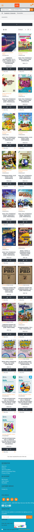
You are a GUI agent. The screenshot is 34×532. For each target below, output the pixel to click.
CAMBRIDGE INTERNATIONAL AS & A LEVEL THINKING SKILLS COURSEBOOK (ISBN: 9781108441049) (9, 60)
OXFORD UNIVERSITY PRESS (8, 394)
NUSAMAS (4, 285)
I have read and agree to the (16, 529)
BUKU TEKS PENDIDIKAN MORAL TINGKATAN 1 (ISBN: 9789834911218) (8, 100)
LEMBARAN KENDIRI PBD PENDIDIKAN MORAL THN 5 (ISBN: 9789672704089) (9, 326)
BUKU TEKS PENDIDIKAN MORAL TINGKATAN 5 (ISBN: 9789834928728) (8, 254)
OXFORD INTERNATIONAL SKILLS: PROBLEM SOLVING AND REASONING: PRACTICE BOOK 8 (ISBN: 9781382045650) (25, 401)
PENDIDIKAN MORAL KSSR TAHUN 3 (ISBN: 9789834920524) (25, 139)
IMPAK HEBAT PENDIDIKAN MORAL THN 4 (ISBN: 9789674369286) (9, 363)
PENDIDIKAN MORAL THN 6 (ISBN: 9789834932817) (25, 328)
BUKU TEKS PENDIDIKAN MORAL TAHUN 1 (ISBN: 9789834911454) (8, 139)
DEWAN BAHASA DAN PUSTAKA (23, 53)
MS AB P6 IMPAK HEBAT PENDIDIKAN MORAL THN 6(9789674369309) (25, 363)
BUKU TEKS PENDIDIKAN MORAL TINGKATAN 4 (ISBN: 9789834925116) (25, 215)
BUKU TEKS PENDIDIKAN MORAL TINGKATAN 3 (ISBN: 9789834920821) (8, 215)
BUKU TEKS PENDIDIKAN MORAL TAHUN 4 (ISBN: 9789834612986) (25, 59)
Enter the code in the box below (7, 524)
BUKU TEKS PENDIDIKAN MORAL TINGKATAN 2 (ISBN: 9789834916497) (25, 177)
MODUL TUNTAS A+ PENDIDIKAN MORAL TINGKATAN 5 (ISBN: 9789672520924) (25, 253)
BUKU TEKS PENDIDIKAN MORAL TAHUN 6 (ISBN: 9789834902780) (25, 100)
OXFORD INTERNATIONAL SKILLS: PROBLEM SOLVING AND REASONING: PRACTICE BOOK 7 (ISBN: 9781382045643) (9, 401)
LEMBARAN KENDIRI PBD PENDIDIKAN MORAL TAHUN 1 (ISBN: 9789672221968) (9, 290)
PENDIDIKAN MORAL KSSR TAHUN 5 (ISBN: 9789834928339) (9, 177)
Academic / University (10, 13)
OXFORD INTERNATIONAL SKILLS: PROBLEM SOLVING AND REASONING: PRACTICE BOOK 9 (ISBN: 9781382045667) (9, 441)
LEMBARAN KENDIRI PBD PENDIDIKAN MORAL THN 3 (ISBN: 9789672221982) (25, 289)
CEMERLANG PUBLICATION (24, 246)
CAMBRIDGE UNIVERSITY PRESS (7, 53)
